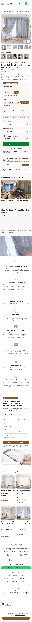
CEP (4, 423)
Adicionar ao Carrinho (17, 144)
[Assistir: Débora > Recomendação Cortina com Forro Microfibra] (9, 56)
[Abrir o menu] (29, 3)
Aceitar (16, 618)
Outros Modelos (7, 105)
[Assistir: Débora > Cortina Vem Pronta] (26, 56)
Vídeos (6, 581)
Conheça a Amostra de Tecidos (15, 446)
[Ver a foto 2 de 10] (9, 47)
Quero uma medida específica (22, 11)
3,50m (26, 89)
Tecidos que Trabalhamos (18, 575)
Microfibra (24, 414)
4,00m (5, 92)
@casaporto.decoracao (17, 560)
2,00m (10, 89)
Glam (12, 414)
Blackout (18, 414)
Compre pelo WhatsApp (17, 148)
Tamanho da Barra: (8, 128)
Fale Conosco (14, 581)
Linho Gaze (6, 414)
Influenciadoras (23, 581)
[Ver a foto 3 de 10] (14, 47)
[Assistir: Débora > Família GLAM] (14, 56)
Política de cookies (20, 615)
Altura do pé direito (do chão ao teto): (14, 110)
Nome (4, 429)
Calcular (25, 165)
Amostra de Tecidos (8, 578)
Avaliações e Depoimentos (22, 578)
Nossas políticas (23, 584)
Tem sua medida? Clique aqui (10, 95)
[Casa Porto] (6, 4)
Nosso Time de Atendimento (10, 584)
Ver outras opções (8, 11)
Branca (17, 102)
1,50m (5, 89)
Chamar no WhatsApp (16, 567)
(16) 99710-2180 (19, 564)
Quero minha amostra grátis (15, 442)
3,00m (21, 89)
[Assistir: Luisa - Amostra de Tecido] (3, 56)
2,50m (15, 89)
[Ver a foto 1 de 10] (3, 47)
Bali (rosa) (11, 102)
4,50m (10, 92)
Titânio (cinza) (24, 102)
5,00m (16, 92)
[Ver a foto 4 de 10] (20, 47)
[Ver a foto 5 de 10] (26, 47)
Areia (5, 102)
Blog (9, 575)
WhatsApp (5, 435)
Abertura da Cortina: (8, 121)
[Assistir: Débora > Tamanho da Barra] (20, 56)
